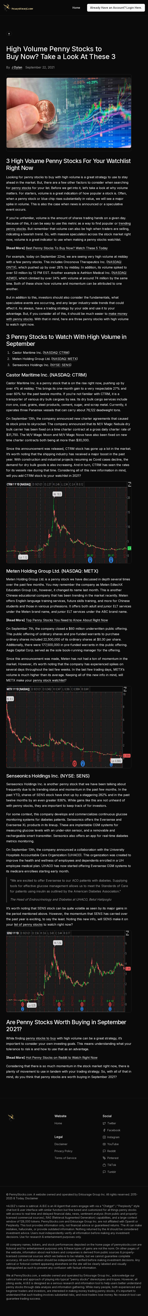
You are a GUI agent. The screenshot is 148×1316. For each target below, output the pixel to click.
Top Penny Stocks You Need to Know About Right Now (67, 620)
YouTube (113, 1144)
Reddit (111, 1151)
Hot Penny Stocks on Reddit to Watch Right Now (62, 1057)
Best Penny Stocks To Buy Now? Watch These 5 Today (67, 248)
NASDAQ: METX (64, 359)
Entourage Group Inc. (92, 1194)
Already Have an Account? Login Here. (116, 7)
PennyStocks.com (20, 1194)
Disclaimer (61, 1144)
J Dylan (17, 67)
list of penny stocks (28, 924)
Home (76, 7)
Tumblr (111, 1171)
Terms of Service (66, 1158)
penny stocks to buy (41, 1038)
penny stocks (21, 188)
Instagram (113, 1137)
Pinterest (113, 1158)
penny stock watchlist (49, 680)
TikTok (111, 1165)
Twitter (111, 1123)
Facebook (113, 1130)
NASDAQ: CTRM (56, 353)
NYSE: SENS (60, 365)
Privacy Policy (63, 1151)
